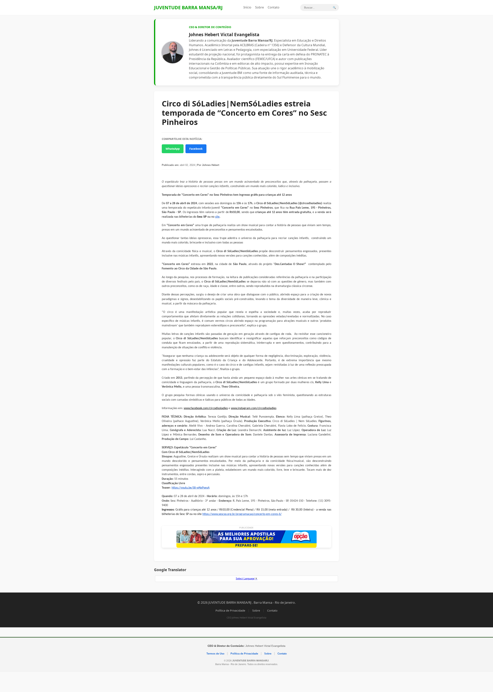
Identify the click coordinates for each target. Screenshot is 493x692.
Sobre (259, 7)
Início (247, 7)
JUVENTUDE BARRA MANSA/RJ (188, 7)
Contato (273, 7)
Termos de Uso (215, 653)
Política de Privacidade (230, 610)
